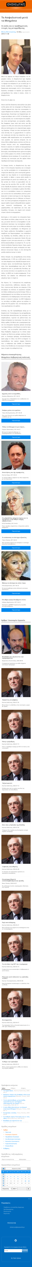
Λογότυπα (7, 1213)
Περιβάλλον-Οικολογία (12, 1137)
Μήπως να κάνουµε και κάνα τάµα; (14, 583)
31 (3, 1174)
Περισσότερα (16, 404)
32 (3, 1176)
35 (3, 1183)
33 (3, 1178)
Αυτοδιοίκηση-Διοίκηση (12, 1139)
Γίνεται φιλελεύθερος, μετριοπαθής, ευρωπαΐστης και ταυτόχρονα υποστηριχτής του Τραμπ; (14, 1102)
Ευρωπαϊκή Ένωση (11, 1143)
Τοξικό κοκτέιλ (7, 783)
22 (25, 1181)
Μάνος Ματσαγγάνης (8, 32)
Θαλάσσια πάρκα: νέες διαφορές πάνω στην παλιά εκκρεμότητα (16, 1096)
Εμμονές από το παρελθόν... (11, 394)
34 (3, 1181)
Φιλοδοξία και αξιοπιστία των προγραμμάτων (13, 657)
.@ (17, 1227)
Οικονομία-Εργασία (11, 1134)
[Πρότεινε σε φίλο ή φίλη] (29, 37)
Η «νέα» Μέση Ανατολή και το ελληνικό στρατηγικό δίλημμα (17, 1108)
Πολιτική (8, 1132)
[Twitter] (16, 1240)
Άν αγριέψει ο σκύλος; (16, 1113)
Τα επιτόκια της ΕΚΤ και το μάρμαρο (14, 964)
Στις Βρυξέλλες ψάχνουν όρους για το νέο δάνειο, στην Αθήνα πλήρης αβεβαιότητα (15, 519)
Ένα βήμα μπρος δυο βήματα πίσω (14, 599)
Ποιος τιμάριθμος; (8, 741)
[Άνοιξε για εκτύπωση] (26, 37)
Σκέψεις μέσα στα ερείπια (11, 410)
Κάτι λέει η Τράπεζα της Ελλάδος (13, 825)
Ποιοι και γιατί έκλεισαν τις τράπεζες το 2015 (15, 977)
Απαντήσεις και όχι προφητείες (13, 472)
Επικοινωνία (7, 1211)
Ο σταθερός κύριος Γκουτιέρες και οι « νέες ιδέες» (16, 1117)
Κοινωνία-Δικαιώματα (12, 1141)
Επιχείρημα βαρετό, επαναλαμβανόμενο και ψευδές (13, 880)
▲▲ (29, 1198)
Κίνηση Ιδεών (9, 1146)
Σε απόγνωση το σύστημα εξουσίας (14, 537)
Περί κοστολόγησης (8, 922)
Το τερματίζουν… (16, 1091)
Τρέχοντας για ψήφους (10, 700)
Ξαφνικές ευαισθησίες (10, 866)
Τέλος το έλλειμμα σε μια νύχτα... (13, 427)
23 (29, 1181)
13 (18, 1178)
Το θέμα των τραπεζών (10, 1062)
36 (3, 1185)
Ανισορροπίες (7, 1020)
